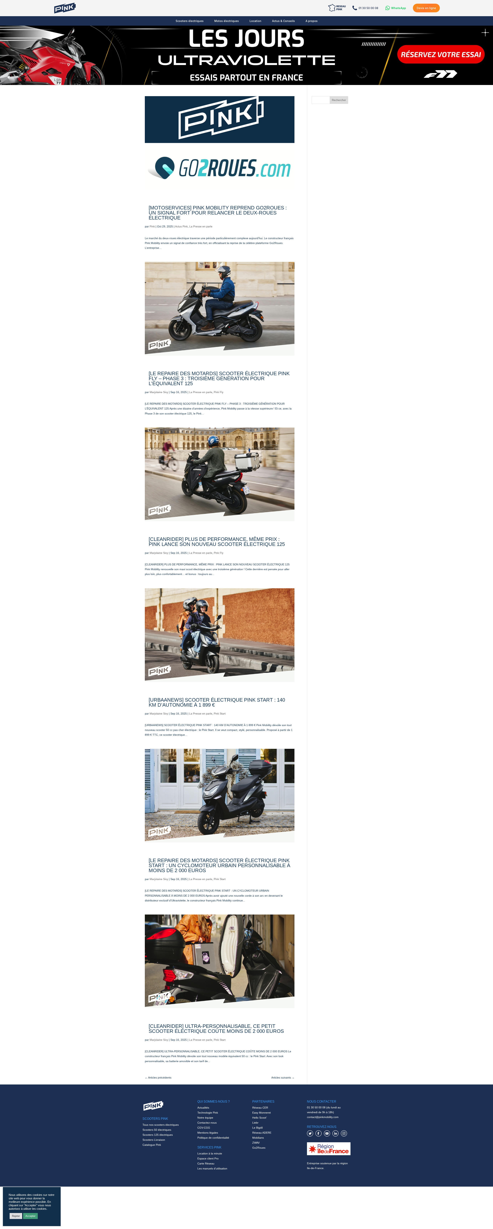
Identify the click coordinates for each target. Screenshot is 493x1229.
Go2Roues (258, 1147)
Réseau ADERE (261, 1132)
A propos (312, 21)
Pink (152, 226)
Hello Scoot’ (259, 1117)
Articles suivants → (282, 1077)
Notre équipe (205, 1117)
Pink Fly (218, 392)
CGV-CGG (203, 1127)
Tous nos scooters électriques (161, 1124)
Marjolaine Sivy (159, 392)
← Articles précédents (158, 1077)
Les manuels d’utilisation (212, 1168)
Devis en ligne (426, 8)
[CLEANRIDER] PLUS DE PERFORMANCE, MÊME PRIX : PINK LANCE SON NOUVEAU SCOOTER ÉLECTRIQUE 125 (217, 541)
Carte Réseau (205, 1163)
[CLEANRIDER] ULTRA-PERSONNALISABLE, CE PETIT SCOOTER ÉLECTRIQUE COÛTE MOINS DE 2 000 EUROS (216, 1028)
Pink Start (220, 713)
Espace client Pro (208, 1158)
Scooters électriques (190, 21)
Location (255, 21)
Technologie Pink (207, 1112)
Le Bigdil (257, 1127)
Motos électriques (226, 21)
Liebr (255, 1122)
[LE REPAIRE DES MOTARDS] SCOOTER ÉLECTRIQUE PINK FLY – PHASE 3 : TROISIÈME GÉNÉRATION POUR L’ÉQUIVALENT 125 (219, 378)
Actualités (203, 1107)
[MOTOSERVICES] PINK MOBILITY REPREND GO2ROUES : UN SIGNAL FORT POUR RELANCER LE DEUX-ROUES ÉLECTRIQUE (218, 213)
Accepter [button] (30, 1216)
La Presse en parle (200, 226)
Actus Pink (181, 226)
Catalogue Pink (152, 1144)
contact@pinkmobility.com (323, 1117)
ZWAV (256, 1142)
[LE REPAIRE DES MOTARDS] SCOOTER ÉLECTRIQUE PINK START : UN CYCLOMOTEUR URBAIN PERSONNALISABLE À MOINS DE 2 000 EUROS (219, 865)
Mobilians (258, 1137)
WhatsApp (398, 8)
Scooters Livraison (154, 1139)
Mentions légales (207, 1132)
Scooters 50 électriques (157, 1129)
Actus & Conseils (283, 21)
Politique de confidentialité (213, 1137)
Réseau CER (260, 1107)
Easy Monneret (261, 1112)
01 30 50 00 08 (368, 8)
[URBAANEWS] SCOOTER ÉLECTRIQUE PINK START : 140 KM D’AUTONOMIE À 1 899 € (217, 702)
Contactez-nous (207, 1122)
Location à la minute (209, 1153)
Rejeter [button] (16, 1216)
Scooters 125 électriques (158, 1134)
